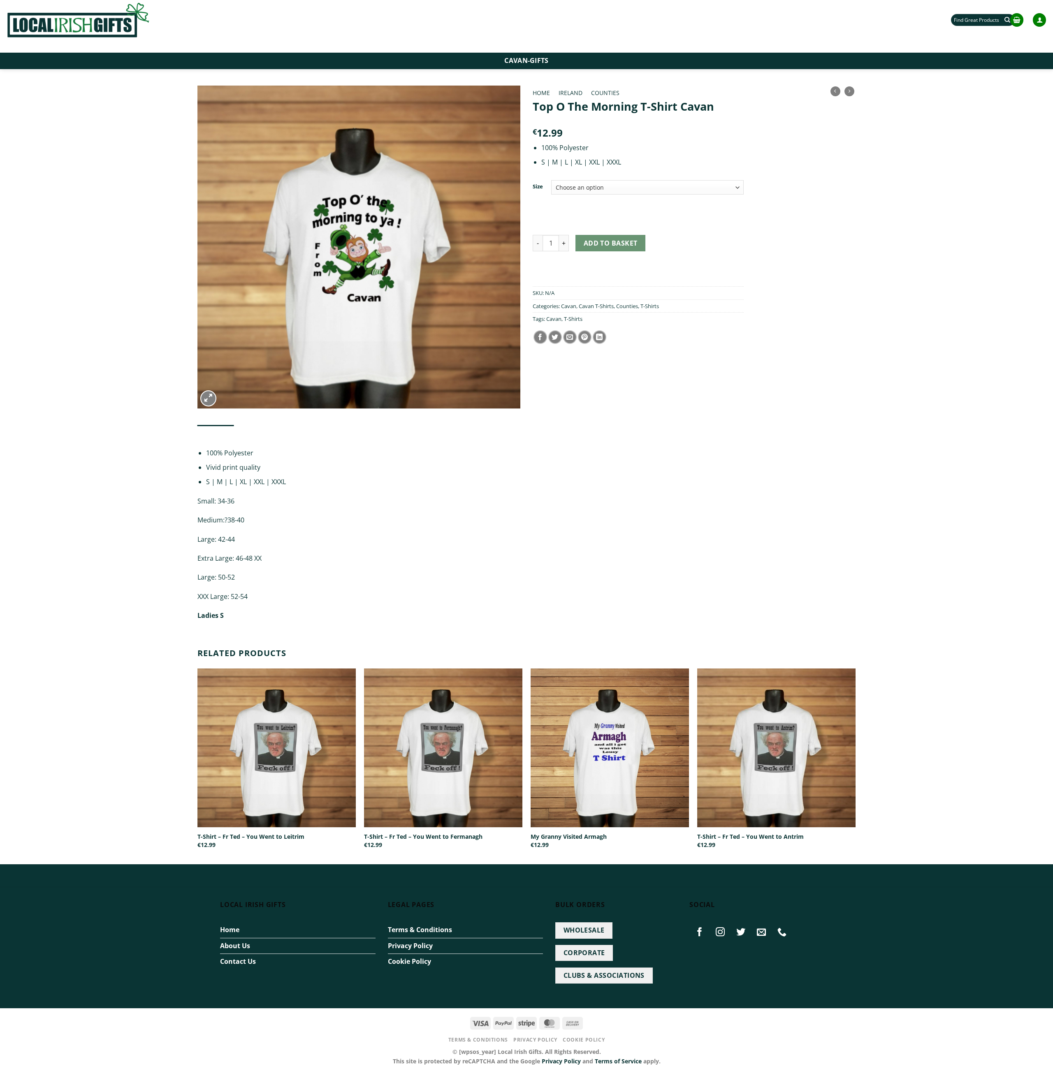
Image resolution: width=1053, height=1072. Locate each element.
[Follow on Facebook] (699, 931)
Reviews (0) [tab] (337, 433)
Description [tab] (215, 433)
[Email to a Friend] (570, 337)
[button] (1016, 20)
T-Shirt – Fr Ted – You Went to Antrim (750, 836)
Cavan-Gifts (526, 60)
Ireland (570, 93)
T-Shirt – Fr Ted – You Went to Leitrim (250, 836)
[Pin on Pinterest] (584, 337)
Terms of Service (618, 1061)
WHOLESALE (584, 930)
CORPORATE (584, 952)
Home (541, 93)
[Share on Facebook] (540, 337)
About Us (235, 945)
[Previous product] (849, 91)
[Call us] (782, 931)
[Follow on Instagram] (720, 931)
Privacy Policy (410, 945)
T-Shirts (649, 306)
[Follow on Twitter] (741, 931)
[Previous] (198, 765)
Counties (605, 93)
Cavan (568, 306)
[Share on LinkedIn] (599, 337)
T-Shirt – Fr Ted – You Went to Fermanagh (423, 836)
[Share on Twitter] (555, 337)
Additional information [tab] (278, 433)
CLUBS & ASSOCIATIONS (604, 975)
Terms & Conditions (420, 929)
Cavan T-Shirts (596, 306)
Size (538, 187)
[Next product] (835, 91)
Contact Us (238, 961)
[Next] (855, 765)
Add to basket (611, 243)
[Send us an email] (761, 931)
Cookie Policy (409, 961)
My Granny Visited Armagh (569, 836)
